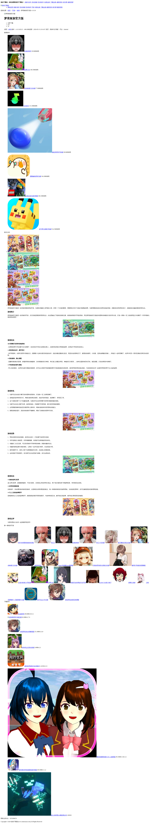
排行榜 (65, 2)
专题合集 (47, 2)
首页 (9, 10)
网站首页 (10, 7)
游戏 (26, 2)
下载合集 (53, 2)
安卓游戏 (34, 2)
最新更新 (70, 2)
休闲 (18, 10)
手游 (33, 7)
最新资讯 (59, 2)
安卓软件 (40, 2)
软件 (29, 2)
